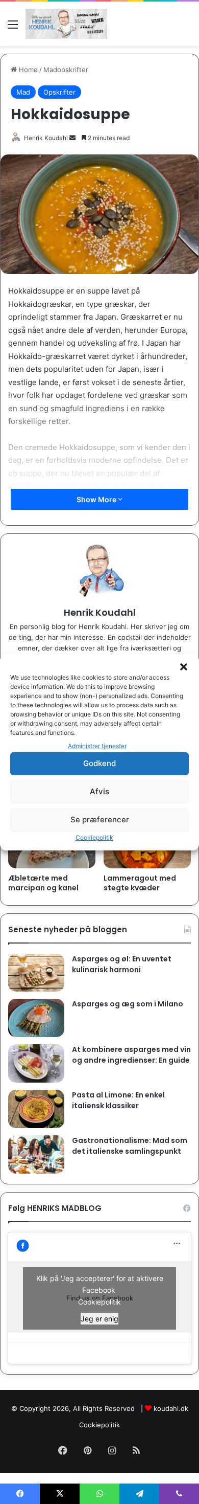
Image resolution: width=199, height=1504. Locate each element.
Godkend (99, 763)
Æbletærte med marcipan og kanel (43, 883)
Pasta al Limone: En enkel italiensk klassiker (118, 1100)
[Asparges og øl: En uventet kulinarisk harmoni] (36, 972)
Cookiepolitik (94, 837)
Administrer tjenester (97, 746)
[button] (184, 667)
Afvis (99, 791)
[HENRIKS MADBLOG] (66, 24)
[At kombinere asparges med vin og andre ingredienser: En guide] (36, 1063)
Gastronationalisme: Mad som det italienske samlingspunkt (129, 1145)
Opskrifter (59, 92)
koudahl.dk (171, 1408)
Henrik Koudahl (46, 138)
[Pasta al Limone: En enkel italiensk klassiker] (36, 1109)
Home (27, 69)
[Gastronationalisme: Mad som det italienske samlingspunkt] (36, 1154)
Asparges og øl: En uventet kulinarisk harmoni (121, 964)
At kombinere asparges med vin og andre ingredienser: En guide (131, 1054)
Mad (23, 92)
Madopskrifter (65, 69)
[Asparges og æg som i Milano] (36, 1018)
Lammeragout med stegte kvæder (140, 883)
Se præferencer (99, 819)
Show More (97, 499)
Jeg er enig (99, 1318)
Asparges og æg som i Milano (127, 1004)
